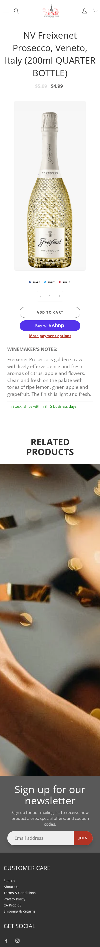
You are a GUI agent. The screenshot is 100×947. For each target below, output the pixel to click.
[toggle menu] (5, 11)
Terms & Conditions (20, 893)
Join (83, 838)
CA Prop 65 (12, 905)
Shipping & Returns (19, 911)
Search (9, 881)
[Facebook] (6, 940)
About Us (11, 887)
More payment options (50, 335)
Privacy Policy (14, 899)
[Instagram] (17, 940)
